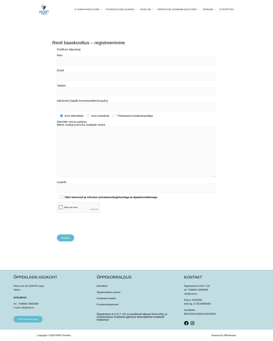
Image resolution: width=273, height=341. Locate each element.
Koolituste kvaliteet (106, 298)
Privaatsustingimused (107, 304)
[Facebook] (186, 323)
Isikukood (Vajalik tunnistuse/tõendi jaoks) (82, 100)
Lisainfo (61, 182)
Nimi (59, 55)
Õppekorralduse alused (108, 292)
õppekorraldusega (145, 197)
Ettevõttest (102, 286)
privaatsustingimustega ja (116, 197)
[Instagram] (192, 323)
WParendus (230, 335)
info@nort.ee (27, 307)
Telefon (61, 85)
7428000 (22, 304)
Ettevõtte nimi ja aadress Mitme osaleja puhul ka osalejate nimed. (81, 123)
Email (60, 70)
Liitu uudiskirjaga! (28, 319)
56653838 (33, 304)
